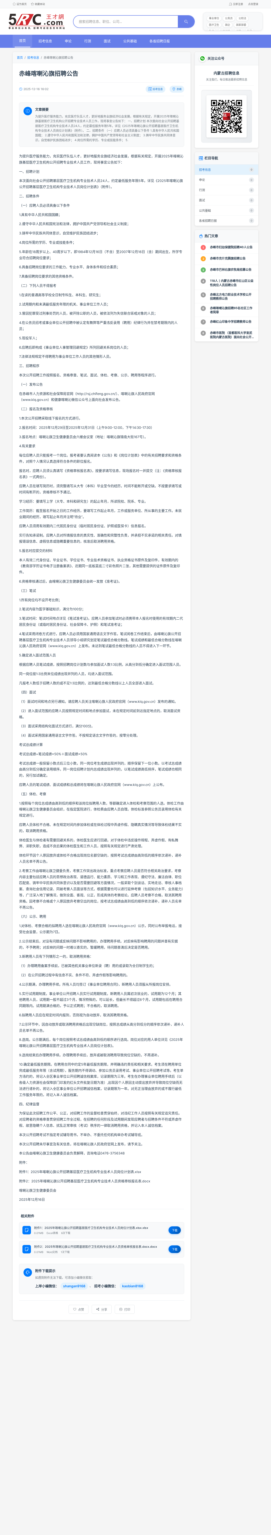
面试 (107, 41)
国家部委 (241, 24)
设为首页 (22, 4)
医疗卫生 (214, 24)
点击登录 (253, 4)
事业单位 (214, 18)
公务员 (229, 18)
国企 (227, 24)
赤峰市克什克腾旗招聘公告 (228, 258)
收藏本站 (40, 4)
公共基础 (130, 41)
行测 (87, 41)
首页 (22, 41)
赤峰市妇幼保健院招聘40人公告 (231, 247)
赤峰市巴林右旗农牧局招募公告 (231, 269)
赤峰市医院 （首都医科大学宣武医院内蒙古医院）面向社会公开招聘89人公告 (231, 337)
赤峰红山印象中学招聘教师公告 (231, 321)
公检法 (242, 18)
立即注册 (238, 4)
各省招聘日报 (159, 41)
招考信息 (45, 41)
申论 (68, 41)
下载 (174, 1230)
